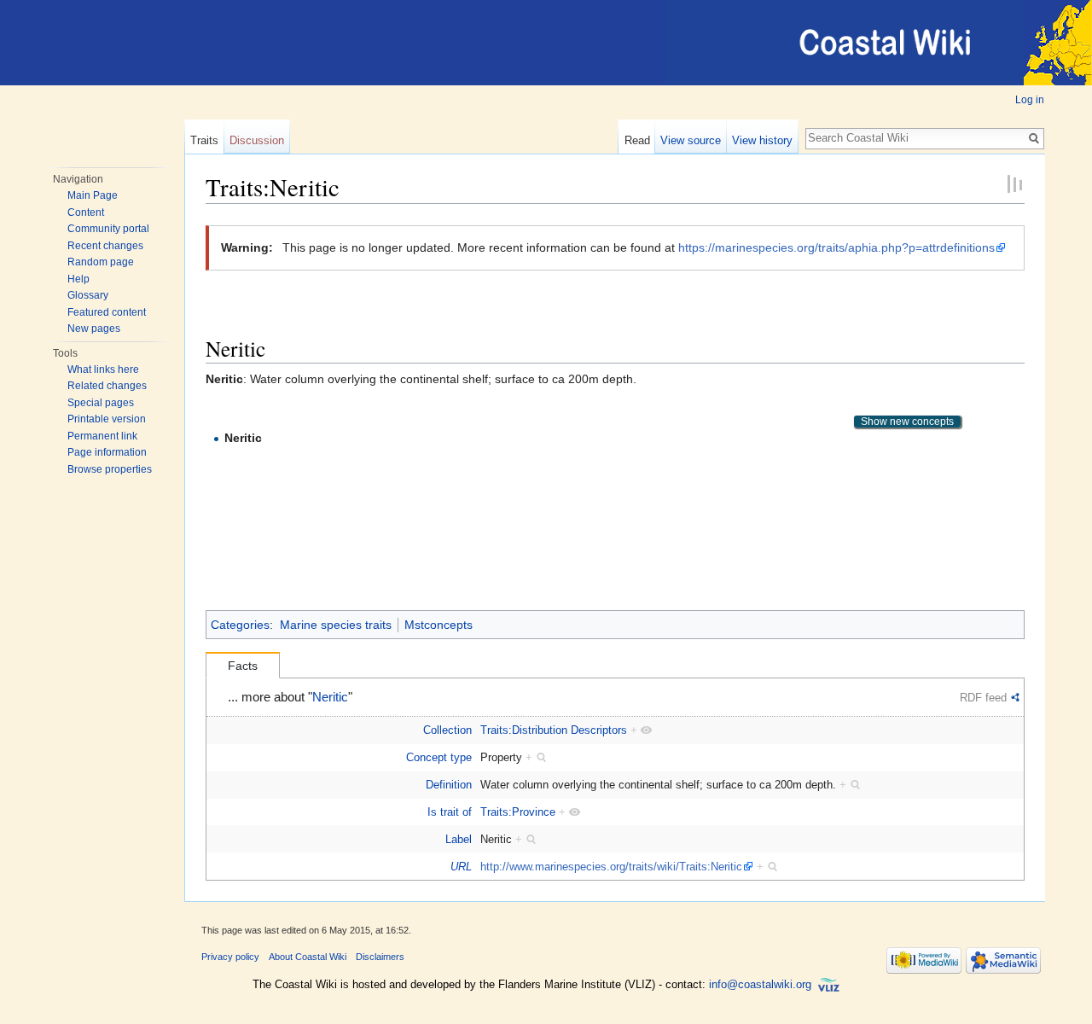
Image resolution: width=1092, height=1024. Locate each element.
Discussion (256, 140)
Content (85, 212)
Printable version (106, 419)
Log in (1029, 100)
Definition (449, 784)
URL (461, 866)
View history (762, 140)
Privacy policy (230, 956)
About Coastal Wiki (307, 956)
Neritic (330, 697)
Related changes (107, 386)
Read (637, 140)
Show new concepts (907, 422)
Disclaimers (380, 956)
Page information (107, 452)
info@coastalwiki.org (760, 984)
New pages (93, 329)
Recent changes (105, 246)
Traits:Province (517, 812)
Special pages (100, 403)
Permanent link (102, 436)
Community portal (108, 229)
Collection (447, 730)
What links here (103, 369)
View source (690, 140)
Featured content (106, 312)
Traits (204, 140)
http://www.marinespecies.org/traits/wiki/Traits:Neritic (611, 866)
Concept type (439, 757)
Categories (240, 624)
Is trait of (449, 812)
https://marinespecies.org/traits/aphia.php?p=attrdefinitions (836, 247)
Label (458, 839)
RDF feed (983, 697)
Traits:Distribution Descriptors (553, 730)
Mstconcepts (438, 624)
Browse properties (109, 469)
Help (78, 279)
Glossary (87, 295)
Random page (100, 262)
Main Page (92, 195)
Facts (243, 665)
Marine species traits (336, 624)
